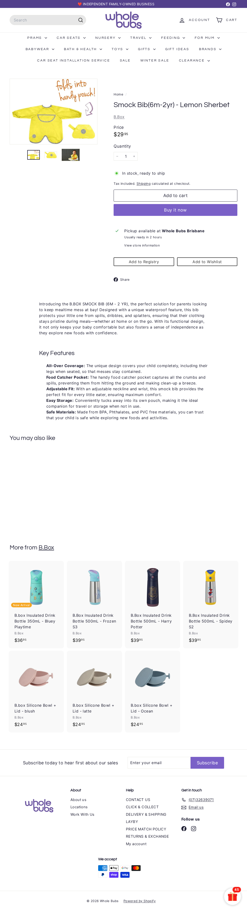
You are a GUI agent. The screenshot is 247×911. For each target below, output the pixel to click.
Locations (79, 807)
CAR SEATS (69, 38)
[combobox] (48, 20)
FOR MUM (205, 38)
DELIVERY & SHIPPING (146, 814)
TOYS (118, 49)
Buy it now (175, 209)
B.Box (119, 116)
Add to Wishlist (207, 261)
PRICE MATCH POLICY (146, 829)
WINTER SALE (154, 60)
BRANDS (208, 49)
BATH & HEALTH (81, 49)
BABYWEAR (38, 49)
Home (119, 94)
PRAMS (35, 38)
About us (78, 799)
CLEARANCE (192, 60)
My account (136, 844)
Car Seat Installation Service (73, 60)
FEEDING (171, 38)
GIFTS (145, 49)
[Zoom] (53, 111)
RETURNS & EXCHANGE (147, 836)
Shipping (144, 183)
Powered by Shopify (140, 901)
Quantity (122, 146)
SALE (125, 60)
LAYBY (132, 821)
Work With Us (82, 814)
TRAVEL (139, 38)
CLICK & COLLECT (142, 807)
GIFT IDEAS (177, 49)
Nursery (106, 38)
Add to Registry (144, 261)
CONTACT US (138, 799)
